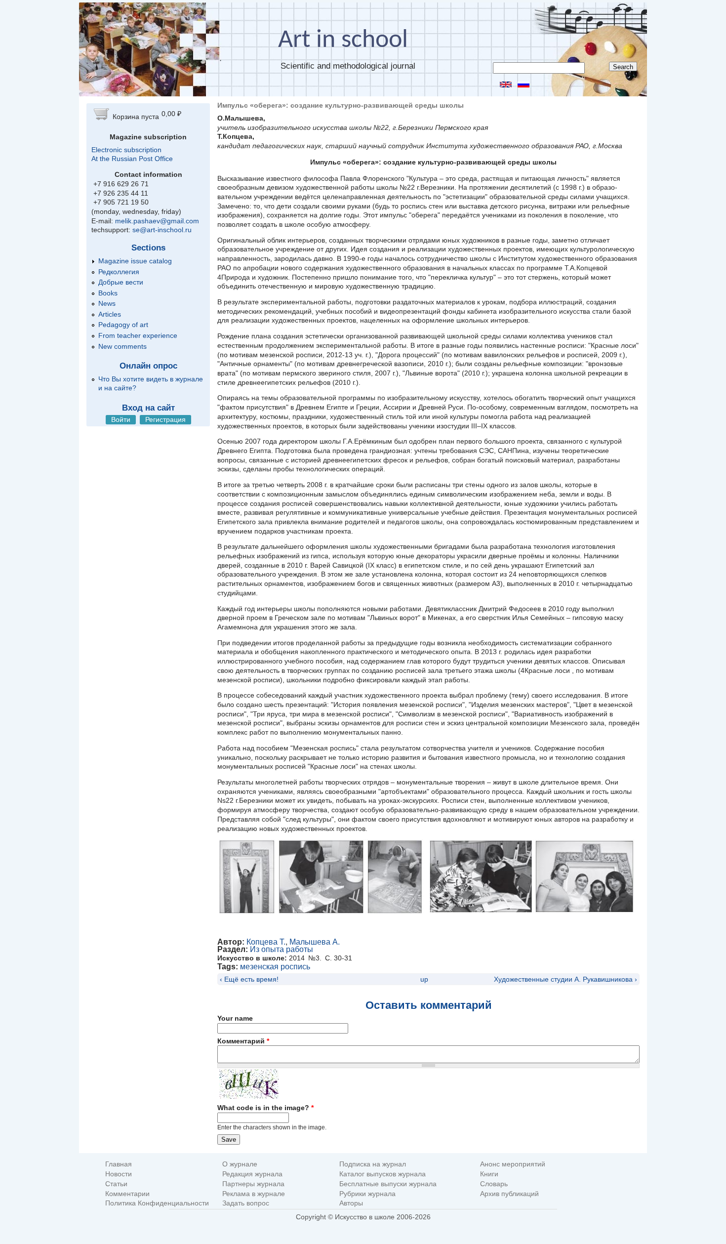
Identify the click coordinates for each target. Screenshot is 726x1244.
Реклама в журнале (253, 1194)
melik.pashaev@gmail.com (157, 221)
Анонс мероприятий (512, 1164)
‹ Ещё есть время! (249, 979)
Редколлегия (118, 272)
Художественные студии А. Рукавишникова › (565, 979)
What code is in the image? (265, 1108)
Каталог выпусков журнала (382, 1174)
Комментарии (127, 1194)
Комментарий (243, 1041)
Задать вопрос (245, 1203)
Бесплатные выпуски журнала (388, 1184)
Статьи (116, 1184)
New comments (122, 346)
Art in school (343, 40)
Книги (489, 1174)
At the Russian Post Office (132, 159)
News (107, 303)
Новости (118, 1174)
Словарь (494, 1184)
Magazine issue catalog (135, 261)
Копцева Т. (265, 942)
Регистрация (165, 419)
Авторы (351, 1203)
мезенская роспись (275, 966)
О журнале (239, 1164)
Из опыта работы (281, 949)
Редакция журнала (252, 1174)
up (424, 979)
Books (108, 293)
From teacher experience (137, 335)
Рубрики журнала (367, 1194)
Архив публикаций (509, 1194)
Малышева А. (314, 942)
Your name (235, 1018)
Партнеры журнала (253, 1184)
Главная (118, 1164)
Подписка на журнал (372, 1164)
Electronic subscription (126, 150)
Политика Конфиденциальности (157, 1203)
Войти (120, 419)
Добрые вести (120, 282)
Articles (109, 314)
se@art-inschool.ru (162, 230)
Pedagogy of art (123, 325)
